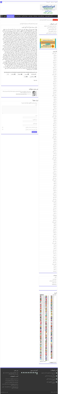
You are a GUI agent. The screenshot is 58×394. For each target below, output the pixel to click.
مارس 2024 (54, 104)
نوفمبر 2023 (54, 111)
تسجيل (55, 277)
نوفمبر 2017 (54, 238)
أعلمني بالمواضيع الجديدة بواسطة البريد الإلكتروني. (31, 129)
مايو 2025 (55, 80)
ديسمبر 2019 (54, 194)
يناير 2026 (55, 66)
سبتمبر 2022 (54, 136)
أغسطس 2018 (54, 222)
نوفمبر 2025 (54, 69)
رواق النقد (35, 16)
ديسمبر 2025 (54, 67)
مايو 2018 (55, 227)
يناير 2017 (55, 255)
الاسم (36, 115)
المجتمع (5, 16)
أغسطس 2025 (54, 74)
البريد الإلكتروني (35, 119)
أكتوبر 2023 (54, 113)
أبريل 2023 (54, 123)
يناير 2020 (55, 192)
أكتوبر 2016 (54, 260)
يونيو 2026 (55, 57)
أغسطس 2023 (54, 116)
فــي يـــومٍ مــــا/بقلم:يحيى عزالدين (52, 31)
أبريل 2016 (54, 271)
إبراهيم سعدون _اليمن (15, 380)
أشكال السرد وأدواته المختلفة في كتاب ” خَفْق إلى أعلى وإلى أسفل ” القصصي (10, 387)
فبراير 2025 (54, 85)
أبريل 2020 (54, 187)
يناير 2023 (55, 129)
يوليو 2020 (55, 181)
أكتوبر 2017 (54, 239)
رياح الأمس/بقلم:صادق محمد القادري (51, 27)
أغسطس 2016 (54, 264)
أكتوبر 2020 (54, 176)
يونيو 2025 (55, 78)
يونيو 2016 (55, 267)
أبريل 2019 (54, 208)
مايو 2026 (55, 59)
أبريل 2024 (54, 102)
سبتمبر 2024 (54, 94)
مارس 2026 (54, 62)
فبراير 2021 (54, 169)
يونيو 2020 (55, 183)
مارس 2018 (54, 231)
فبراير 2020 (54, 190)
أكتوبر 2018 (54, 218)
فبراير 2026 (54, 64)
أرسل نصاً (48, 2)
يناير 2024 (55, 108)
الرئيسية (56, 2)
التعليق (36, 105)
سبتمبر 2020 (54, 178)
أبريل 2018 (54, 229)
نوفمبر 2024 (54, 90)
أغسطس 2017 (54, 243)
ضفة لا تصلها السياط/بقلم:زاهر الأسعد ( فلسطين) (44, 19)
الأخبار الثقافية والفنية (48, 16)
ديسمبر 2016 (54, 257)
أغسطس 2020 (54, 180)
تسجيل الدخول (54, 279)
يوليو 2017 (55, 245)
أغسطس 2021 (54, 159)
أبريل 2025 (54, 81)
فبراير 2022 (54, 148)
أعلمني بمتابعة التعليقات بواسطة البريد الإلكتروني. (31, 127)
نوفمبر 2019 (54, 195)
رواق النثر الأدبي (24, 16)
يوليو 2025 (55, 76)
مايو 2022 (55, 143)
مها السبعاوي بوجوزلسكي (15, 384)
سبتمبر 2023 (54, 115)
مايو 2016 (55, 269)
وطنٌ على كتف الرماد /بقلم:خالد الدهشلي (51, 33)
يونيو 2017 (55, 246)
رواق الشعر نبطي (18, 16)
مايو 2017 (55, 248)
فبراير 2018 (54, 232)
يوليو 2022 (55, 139)
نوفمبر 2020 (54, 174)
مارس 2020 (54, 188)
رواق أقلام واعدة (41, 16)
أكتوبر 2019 (54, 197)
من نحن (52, 2)
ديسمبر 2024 (54, 88)
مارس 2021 (54, 167)
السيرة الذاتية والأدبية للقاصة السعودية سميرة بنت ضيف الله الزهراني (10, 384)
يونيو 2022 (55, 141)
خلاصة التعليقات (54, 282)
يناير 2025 (55, 87)
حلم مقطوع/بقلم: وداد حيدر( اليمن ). (9, 378)
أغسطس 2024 (54, 95)
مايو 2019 (55, 206)
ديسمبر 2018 (54, 215)
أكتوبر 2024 (54, 92)
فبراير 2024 (54, 106)
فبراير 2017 (54, 253)
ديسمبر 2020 (54, 173)
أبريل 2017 (54, 250)
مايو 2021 (55, 164)
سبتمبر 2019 (54, 199)
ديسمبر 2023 (54, 109)
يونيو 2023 (55, 120)
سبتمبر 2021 (54, 157)
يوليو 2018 (55, 224)
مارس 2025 (54, 83)
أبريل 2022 (54, 145)
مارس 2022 (54, 146)
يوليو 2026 (55, 55)
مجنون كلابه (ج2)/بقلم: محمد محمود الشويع (10, 382)
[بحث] (1, 2)
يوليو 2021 (55, 160)
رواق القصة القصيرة (10, 16)
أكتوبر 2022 (54, 134)
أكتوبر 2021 (54, 155)
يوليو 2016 (55, 266)
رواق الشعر (30, 16)
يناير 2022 (55, 150)
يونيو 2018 (55, 225)
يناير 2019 (55, 213)
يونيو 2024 (55, 99)
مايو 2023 (55, 122)
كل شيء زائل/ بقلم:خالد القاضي (52, 29)
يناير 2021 (55, 171)
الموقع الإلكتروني (35, 123)
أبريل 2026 (54, 60)
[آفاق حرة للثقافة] (48, 9)
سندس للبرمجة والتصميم (3, 392)
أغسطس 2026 (54, 53)
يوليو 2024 (55, 97)
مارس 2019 (54, 210)
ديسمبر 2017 (54, 236)
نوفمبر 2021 (54, 153)
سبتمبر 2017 (54, 241)
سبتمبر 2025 (54, 73)
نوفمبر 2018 (54, 217)
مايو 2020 (55, 185)
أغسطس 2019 (54, 201)
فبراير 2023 (54, 127)
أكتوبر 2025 (54, 71)
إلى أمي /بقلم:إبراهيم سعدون (8, 380)
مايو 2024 (55, 101)
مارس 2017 (54, 252)
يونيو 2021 (55, 162)
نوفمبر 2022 (54, 132)
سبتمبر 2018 (54, 220)
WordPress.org (54, 284)
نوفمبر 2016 (54, 259)
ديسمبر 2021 (54, 152)
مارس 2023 (54, 125)
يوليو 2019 (55, 203)
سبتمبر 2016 (54, 262)
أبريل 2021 (54, 166)
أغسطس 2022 (54, 138)
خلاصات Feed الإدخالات (52, 281)
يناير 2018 (55, 234)
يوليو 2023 (55, 118)
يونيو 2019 (55, 204)
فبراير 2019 (54, 211)
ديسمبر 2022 (54, 131)
